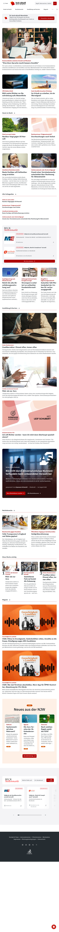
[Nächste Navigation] (57, 9)
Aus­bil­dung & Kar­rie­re (9, 308)
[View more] (14, 113)
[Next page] (45, 815)
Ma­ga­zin (5, 600)
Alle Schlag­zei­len (8, 194)
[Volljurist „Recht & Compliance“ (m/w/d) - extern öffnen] (53, 255)
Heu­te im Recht (7, 113)
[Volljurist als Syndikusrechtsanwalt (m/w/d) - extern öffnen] (53, 242)
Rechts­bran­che (7, 510)
